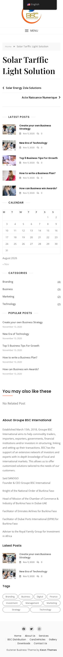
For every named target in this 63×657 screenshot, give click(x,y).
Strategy (16, 609)
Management (32, 602)
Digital (40, 596)
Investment (12, 602)
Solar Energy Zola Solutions (23, 88)
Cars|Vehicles (37, 639)
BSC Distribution (17, 639)
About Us (30, 635)
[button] (31, 30)
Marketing (8, 296)
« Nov (6, 264)
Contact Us (40, 643)
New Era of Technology (33, 143)
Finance (53, 596)
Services (44, 635)
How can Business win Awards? (38, 188)
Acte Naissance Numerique (39, 97)
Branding (8, 281)
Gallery (53, 639)
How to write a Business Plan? (37, 173)
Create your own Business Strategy (35, 127)
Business (8, 289)
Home (17, 635)
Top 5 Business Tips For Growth (38, 158)
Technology (9, 304)
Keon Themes (48, 650)
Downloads (23, 643)
